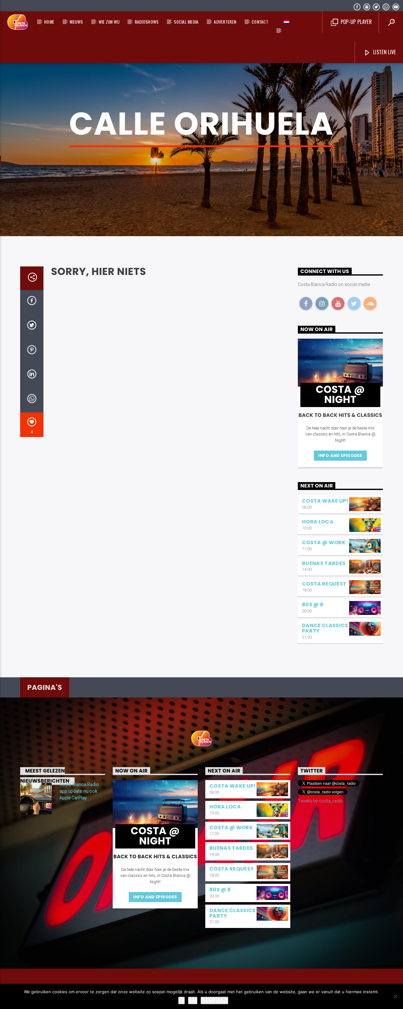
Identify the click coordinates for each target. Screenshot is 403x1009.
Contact (260, 21)
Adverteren (225, 21)
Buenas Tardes (323, 563)
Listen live (384, 52)
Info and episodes (340, 455)
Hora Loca (317, 521)
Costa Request (324, 583)
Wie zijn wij (109, 21)
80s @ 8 (312, 604)
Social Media (186, 21)
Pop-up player (355, 22)
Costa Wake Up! (325, 500)
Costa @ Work (323, 542)
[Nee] (395, 996)
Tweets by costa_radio (320, 800)
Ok (181, 1000)
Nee (193, 1000)
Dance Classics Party (325, 628)
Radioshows (147, 21)
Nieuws (76, 21)
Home (49, 21)
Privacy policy (214, 1000)
